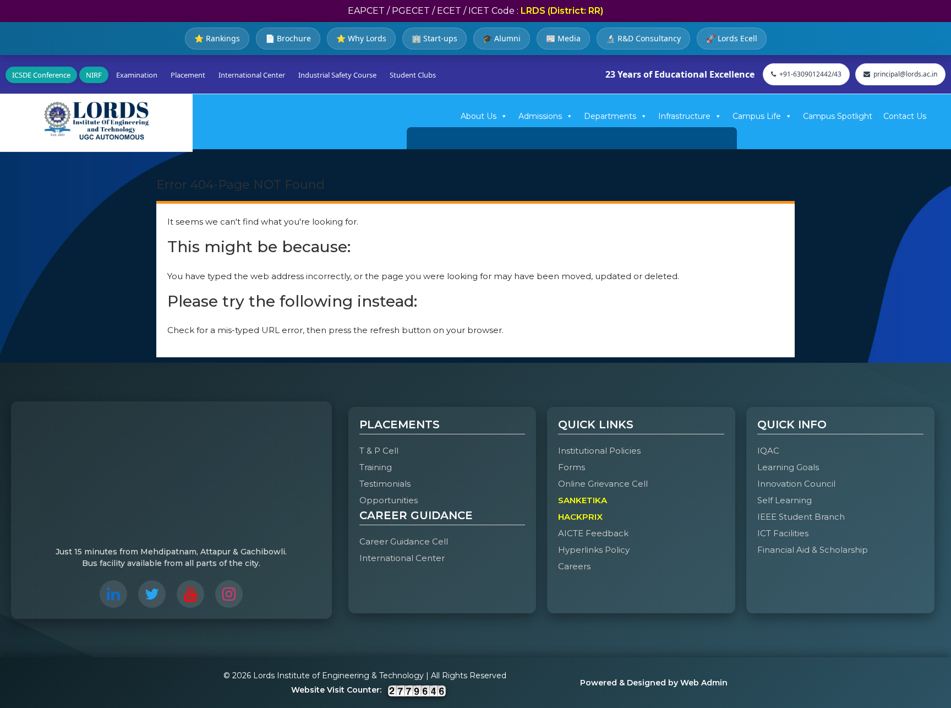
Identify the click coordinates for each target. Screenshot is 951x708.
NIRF (94, 75)
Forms (571, 467)
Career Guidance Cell (403, 541)
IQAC (768, 450)
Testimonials (385, 483)
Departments (610, 116)
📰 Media (563, 38)
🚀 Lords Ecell (731, 38)
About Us (478, 116)
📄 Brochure (288, 38)
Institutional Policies (599, 450)
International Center (251, 75)
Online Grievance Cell (603, 483)
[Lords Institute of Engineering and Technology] (96, 120)
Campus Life (757, 116)
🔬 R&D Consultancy (643, 38)
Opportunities (388, 500)
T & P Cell (378, 450)
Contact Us (904, 116)
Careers (574, 566)
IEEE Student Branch (801, 516)
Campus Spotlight (837, 116)
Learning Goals (788, 467)
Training (375, 467)
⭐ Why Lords (361, 38)
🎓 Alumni (502, 38)
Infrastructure (684, 116)
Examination (136, 75)
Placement (188, 75)
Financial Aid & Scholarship (812, 549)
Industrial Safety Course (337, 75)
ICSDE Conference (41, 75)
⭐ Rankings (217, 38)
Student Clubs (413, 75)
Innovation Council (796, 483)
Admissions (540, 116)
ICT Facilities (782, 533)
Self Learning (784, 500)
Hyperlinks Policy (594, 549)
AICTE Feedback (593, 533)
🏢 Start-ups (434, 38)
